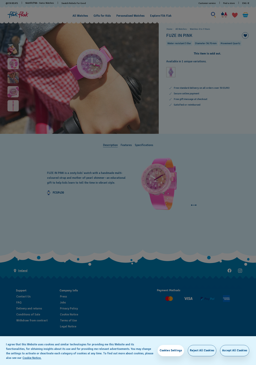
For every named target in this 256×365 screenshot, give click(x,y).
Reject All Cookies (202, 350)
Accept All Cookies (234, 350)
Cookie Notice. (31, 358)
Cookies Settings (171, 350)
